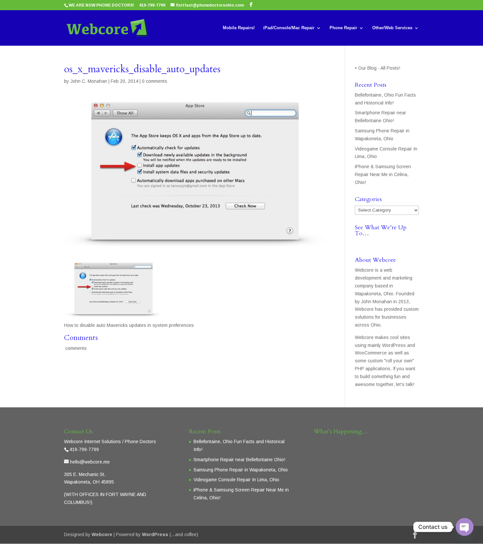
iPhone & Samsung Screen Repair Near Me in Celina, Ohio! (383, 174)
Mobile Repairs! (239, 28)
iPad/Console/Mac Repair (288, 28)
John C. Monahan (88, 81)
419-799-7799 (152, 5)
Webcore (102, 534)
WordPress (155, 534)
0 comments (154, 81)
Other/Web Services (392, 28)
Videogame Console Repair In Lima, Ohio (236, 479)
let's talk (404, 384)
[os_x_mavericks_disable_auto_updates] (113, 312)
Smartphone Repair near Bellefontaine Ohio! (239, 459)
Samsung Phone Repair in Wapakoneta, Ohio (241, 469)
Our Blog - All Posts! (380, 68)
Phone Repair (343, 28)
